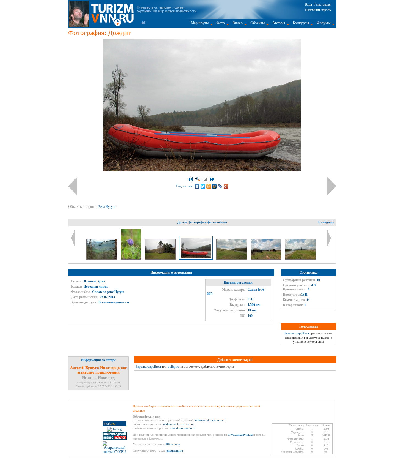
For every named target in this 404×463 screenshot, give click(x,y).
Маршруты (200, 23)
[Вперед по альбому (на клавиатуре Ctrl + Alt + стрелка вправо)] (331, 186)
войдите (173, 367)
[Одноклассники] (209, 186)
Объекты (257, 23)
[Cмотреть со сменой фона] (205, 179)
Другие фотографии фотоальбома (202, 222)
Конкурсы (301, 23)
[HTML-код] (198, 179)
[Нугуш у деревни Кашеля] (300, 258)
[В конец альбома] (212, 179)
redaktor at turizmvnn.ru (210, 420)
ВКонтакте (173, 444)
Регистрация (322, 4)
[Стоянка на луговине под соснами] (160, 258)
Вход (308, 4)
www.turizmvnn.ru (240, 435)
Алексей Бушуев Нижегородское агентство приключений (98, 370)
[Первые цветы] (131, 258)
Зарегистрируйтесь (296, 333)
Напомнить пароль (318, 10)
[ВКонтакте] (197, 186)
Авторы (278, 23)
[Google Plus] (226, 186)
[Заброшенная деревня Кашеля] (266, 258)
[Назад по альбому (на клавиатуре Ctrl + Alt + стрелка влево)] (72, 186)
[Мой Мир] (214, 186)
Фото (220, 23)
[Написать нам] (143, 22)
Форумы (323, 23)
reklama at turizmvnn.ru (178, 424)
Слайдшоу (326, 222)
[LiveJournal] (220, 186)
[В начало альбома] (190, 179)
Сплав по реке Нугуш (108, 292)
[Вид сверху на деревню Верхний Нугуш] (102, 258)
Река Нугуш (107, 207)
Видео (238, 23)
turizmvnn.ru (174, 451)
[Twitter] (203, 186)
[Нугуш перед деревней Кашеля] (232, 258)
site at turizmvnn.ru (182, 428)
